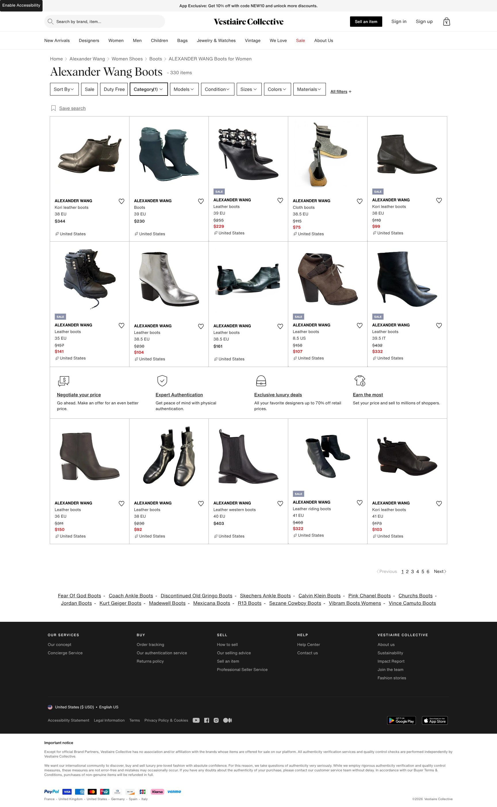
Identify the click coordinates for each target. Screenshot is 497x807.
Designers (89, 40)
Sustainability (390, 653)
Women (116, 40)
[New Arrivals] (74, 40)
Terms (134, 720)
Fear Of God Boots (79, 595)
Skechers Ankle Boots (265, 595)
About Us (323, 40)
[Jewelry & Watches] (240, 40)
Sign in (399, 21)
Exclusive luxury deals (278, 394)
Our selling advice (234, 653)
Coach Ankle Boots (131, 595)
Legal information (109, 720)
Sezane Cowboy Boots (295, 603)
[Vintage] (265, 40)
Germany (118, 799)
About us (386, 645)
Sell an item (366, 21)
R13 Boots (249, 603)
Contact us (307, 653)
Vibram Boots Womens (355, 603)
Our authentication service (162, 653)
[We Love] (291, 40)
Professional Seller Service (242, 670)
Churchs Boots (416, 595)
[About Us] (337, 40)
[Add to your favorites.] (121, 201)
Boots (155, 58)
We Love (278, 40)
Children (159, 40)
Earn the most (368, 394)
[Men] (146, 40)
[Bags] (192, 40)
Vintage (252, 40)
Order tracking (150, 645)
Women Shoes (127, 58)
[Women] (128, 40)
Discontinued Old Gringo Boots (196, 595)
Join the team (391, 670)
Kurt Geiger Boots (120, 603)
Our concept (59, 645)
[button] (447, 22)
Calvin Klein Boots (320, 595)
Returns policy (150, 661)
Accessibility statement (68, 720)
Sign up (424, 21)
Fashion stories (392, 678)
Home (56, 58)
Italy (145, 799)
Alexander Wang (87, 58)
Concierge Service (65, 653)
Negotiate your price (79, 394)
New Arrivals (57, 40)
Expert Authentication (179, 394)
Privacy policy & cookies (166, 720)
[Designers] (104, 40)
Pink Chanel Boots (369, 595)
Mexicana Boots (211, 603)
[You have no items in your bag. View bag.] (447, 22)
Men (137, 40)
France (49, 799)
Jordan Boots (76, 603)
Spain (133, 799)
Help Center (308, 645)
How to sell (227, 645)
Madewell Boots (167, 603)
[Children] (172, 40)
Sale (300, 40)
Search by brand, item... (78, 21)
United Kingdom (71, 799)
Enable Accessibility (21, 5)
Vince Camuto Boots (412, 603)
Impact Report (391, 661)
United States (97, 799)
